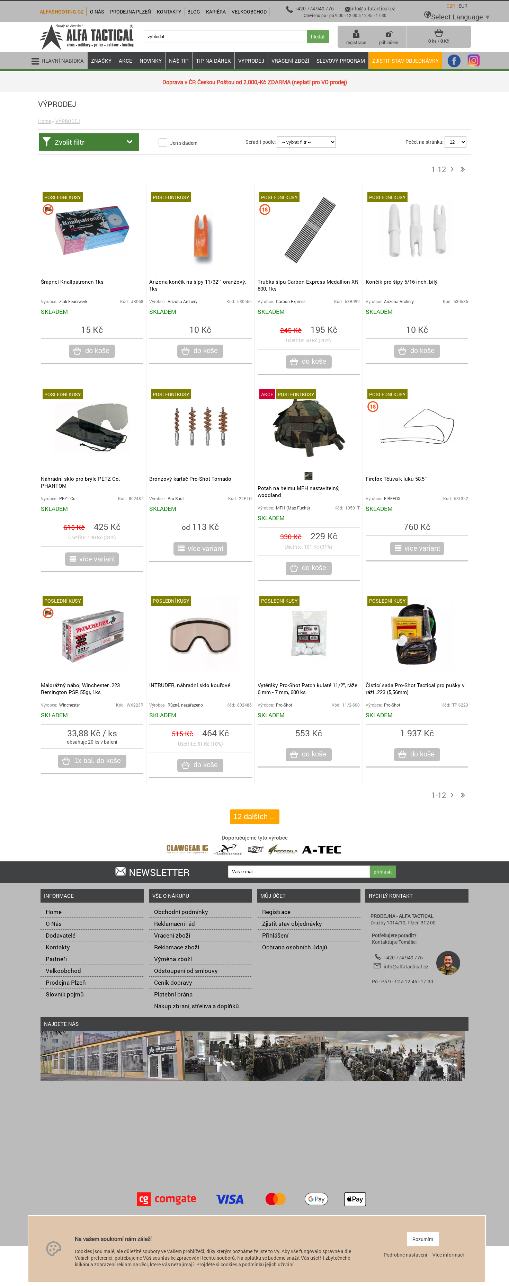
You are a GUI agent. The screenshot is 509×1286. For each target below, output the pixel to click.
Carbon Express (290, 301)
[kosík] (439, 35)
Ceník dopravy (173, 982)
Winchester (69, 705)
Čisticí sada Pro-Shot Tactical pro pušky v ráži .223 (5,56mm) (415, 688)
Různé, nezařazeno (185, 705)
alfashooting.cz (61, 11)
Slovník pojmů (65, 994)
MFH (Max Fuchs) (293, 508)
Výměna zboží (173, 959)
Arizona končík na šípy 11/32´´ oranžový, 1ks (197, 285)
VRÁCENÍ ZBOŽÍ (290, 60)
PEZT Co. (68, 498)
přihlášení (388, 42)
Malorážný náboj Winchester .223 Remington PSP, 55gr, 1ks (80, 688)
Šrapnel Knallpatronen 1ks (72, 281)
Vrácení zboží (172, 935)
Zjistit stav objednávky (405, 60)
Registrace (276, 912)
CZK (450, 5)
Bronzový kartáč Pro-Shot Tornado (190, 478)
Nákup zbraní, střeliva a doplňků (196, 1006)
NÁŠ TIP (179, 60)
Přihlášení (275, 935)
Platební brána (173, 994)
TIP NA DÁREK (213, 60)
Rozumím (422, 1239)
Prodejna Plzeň (66, 982)
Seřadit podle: (260, 142)
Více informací (448, 1254)
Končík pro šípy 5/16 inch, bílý (402, 281)
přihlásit (383, 871)
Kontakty (58, 947)
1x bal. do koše (97, 760)
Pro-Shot (176, 498)
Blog (193, 11)
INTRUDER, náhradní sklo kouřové (189, 685)
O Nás (54, 924)
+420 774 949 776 (403, 957)
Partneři (56, 959)
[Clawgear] (187, 856)
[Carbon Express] (227, 856)
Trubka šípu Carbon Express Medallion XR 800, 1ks (308, 285)
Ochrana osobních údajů (294, 947)
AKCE (125, 60)
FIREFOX (392, 498)
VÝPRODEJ (251, 60)
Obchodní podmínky (181, 912)
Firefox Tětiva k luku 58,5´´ (397, 478)
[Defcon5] (282, 856)
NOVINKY (151, 60)
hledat (318, 36)
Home (44, 121)
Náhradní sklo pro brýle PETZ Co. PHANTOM (80, 482)
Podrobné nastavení (405, 1254)
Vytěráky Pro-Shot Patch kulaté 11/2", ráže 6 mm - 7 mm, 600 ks (307, 688)
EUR (462, 5)
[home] (86, 49)
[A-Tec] (322, 856)
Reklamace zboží (176, 947)
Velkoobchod (63, 971)
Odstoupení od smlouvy (186, 971)
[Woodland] (308, 478)
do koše (97, 350)
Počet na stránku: (424, 142)
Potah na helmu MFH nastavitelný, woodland (298, 491)
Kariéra (216, 11)
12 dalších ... (254, 816)
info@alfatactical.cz (406, 966)
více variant (97, 558)
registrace (356, 42)
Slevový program (340, 60)
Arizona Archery (182, 301)
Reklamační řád (174, 924)
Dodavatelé (60, 935)
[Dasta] (255, 856)
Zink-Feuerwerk (73, 301)
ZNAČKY (101, 60)
